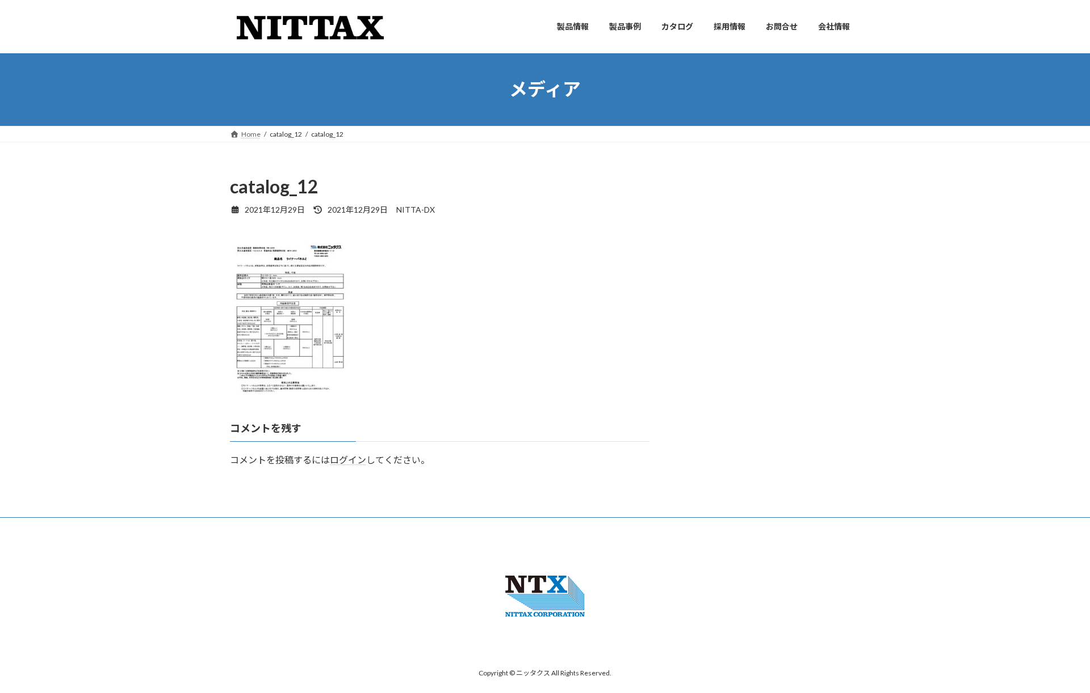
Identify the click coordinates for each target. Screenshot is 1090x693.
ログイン (348, 459)
